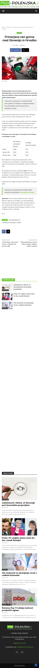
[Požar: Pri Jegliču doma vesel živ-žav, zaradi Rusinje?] (7, 296)
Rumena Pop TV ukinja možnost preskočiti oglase (17, 609)
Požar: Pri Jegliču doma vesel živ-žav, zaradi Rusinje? (18, 539)
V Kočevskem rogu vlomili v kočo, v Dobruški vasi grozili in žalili (10, 244)
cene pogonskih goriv (14, 220)
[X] (8, 231)
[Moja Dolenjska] (19, 4)
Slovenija (8, 27)
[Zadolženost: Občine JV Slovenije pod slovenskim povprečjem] (7, 287)
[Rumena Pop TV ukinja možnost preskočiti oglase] (19, 597)
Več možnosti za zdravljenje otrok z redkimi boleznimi (19, 574)
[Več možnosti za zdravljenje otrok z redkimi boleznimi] (7, 305)
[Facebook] (4, 231)
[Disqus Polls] (19, 338)
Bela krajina (5, 290)
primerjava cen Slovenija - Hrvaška (12, 222)
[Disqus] (19, 387)
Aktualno (4, 299)
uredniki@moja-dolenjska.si (25, 647)
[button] (3, 11)
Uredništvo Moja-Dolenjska (19, 633)
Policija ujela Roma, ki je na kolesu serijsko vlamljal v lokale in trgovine (29, 244)
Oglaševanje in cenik (19, 643)
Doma (3, 27)
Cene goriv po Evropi (27, 192)
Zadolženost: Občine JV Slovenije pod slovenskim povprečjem (22, 287)
